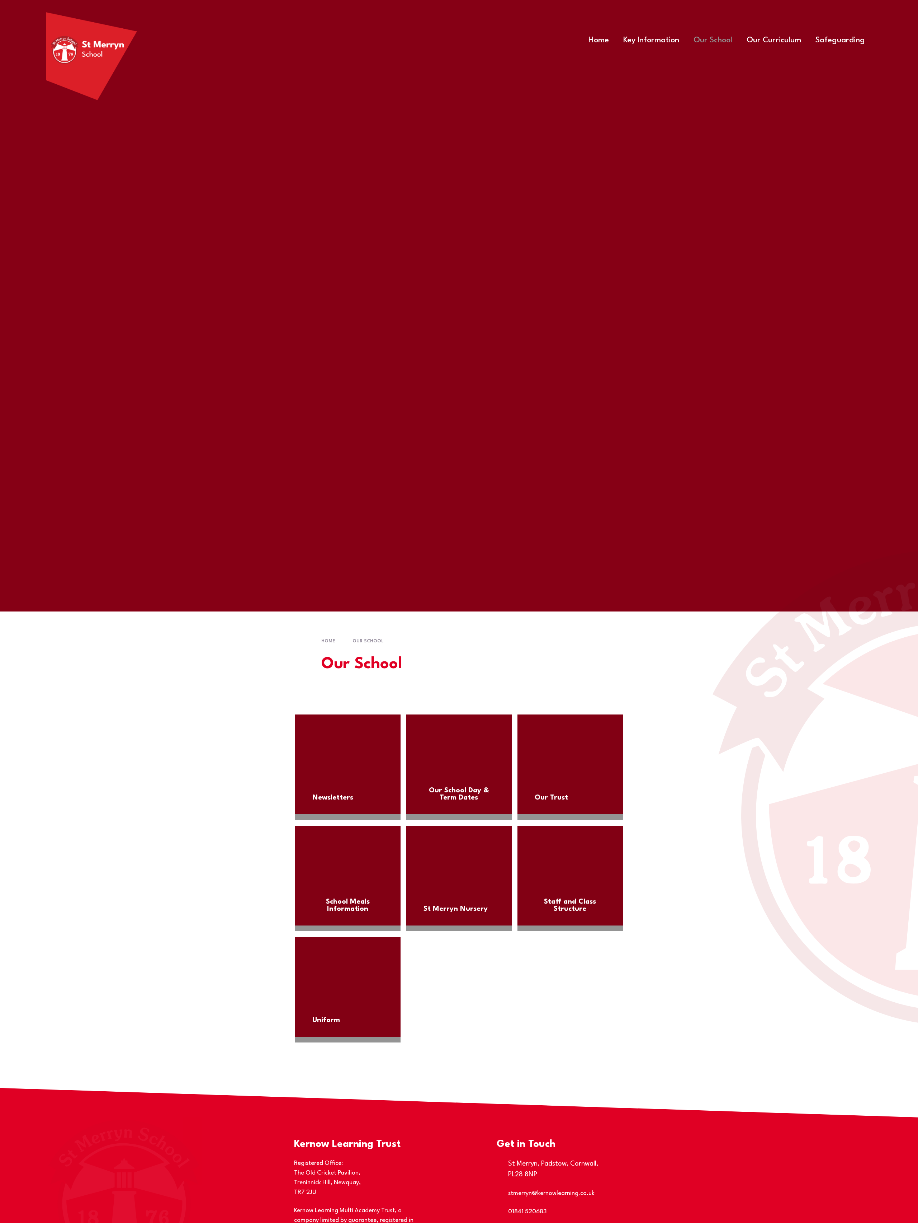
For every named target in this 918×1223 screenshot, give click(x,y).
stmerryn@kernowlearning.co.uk (551, 1193)
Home (328, 641)
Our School (368, 641)
